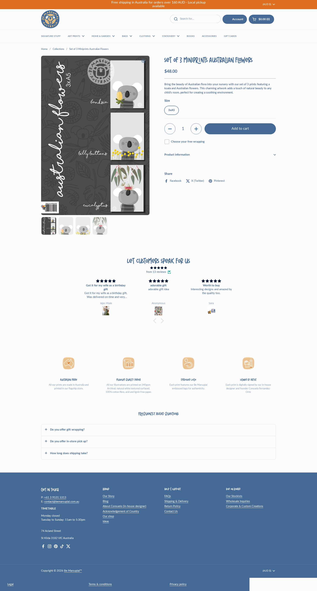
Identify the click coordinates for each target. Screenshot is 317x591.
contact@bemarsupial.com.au (61, 501)
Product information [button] (177, 154)
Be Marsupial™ (73, 570)
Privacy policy (178, 584)
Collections (58, 49)
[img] (158, 268)
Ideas (106, 521)
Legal (10, 584)
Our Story (108, 496)
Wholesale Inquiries (238, 501)
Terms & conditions (100, 584)
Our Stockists (234, 496)
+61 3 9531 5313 (55, 497)
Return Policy (172, 506)
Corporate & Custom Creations (244, 506)
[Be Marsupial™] (50, 19)
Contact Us (171, 511)
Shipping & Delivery (176, 501)
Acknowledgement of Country (121, 511)
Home (44, 49)
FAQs (167, 496)
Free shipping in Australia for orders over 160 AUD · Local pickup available (158, 4)
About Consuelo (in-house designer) (124, 506)
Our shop (108, 516)
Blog (105, 501)
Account (237, 19)
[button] (169, 128)
